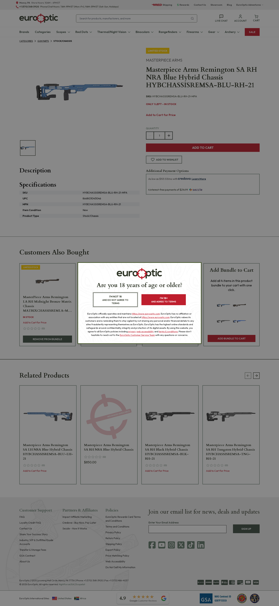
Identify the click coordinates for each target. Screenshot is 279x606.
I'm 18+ (163, 299)
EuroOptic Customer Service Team (137, 335)
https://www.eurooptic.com (146, 313)
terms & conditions (168, 331)
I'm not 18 (115, 300)
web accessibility (144, 331)
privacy (131, 331)
